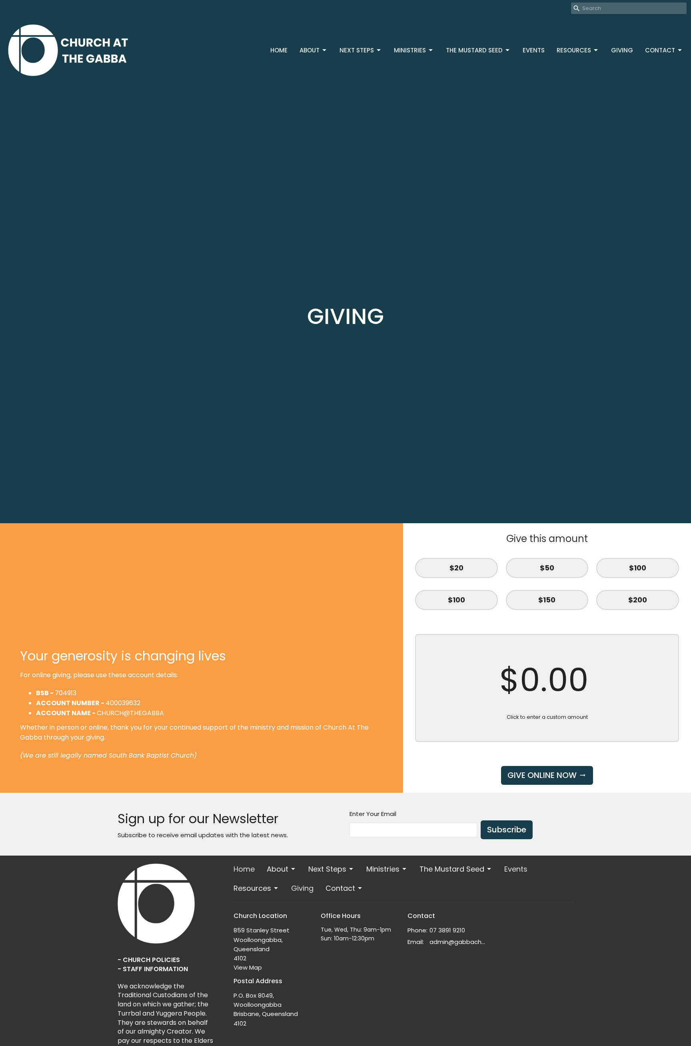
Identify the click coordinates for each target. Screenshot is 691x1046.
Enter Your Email (372, 814)
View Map (248, 967)
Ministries (410, 50)
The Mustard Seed (474, 50)
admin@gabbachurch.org (458, 942)
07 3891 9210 (447, 930)
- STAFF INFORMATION (153, 969)
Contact (660, 50)
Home (279, 50)
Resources (574, 50)
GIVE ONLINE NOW (542, 775)
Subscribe (506, 829)
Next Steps (357, 50)
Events (534, 50)
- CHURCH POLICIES (149, 959)
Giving (622, 50)
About (310, 50)
